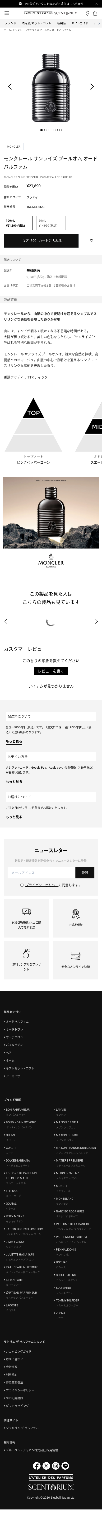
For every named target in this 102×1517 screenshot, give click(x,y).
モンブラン (62, 1203)
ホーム (7, 30)
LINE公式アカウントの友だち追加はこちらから (53, 4)
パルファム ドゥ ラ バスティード (73, 1229)
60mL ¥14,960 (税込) (48, 223)
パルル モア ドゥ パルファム (71, 1242)
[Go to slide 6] (60, 130)
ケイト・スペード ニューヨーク (23, 1272)
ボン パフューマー (16, 1114)
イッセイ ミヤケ (14, 1221)
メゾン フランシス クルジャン (72, 1152)
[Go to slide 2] (45, 130)
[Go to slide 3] (49, 130)
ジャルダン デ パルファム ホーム (23, 1234)
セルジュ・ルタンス (67, 1280)
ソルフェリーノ (64, 1292)
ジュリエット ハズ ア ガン (20, 1259)
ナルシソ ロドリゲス (67, 1216)
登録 (85, 872)
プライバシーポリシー (42, 885)
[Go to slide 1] (41, 130)
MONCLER (14, 146)
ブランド (10, 23)
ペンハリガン (63, 1254)
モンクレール (63, 1191)
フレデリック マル (16, 1183)
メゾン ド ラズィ (65, 1140)
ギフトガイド (79, 23)
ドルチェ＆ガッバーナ (18, 1165)
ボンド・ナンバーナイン (19, 1127)
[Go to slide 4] (53, 130)
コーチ (9, 1152)
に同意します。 (53, 885)
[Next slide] (92, 87)
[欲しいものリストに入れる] (91, 240)
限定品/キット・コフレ (36, 23)
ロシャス (61, 1267)
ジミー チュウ (13, 1246)
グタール (11, 1208)
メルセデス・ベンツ (67, 1178)
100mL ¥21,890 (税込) (15, 223)
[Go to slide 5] (57, 130)
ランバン (61, 1114)
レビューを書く (51, 671)
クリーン (11, 1140)
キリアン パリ (13, 1285)
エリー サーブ (13, 1196)
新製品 (61, 23)
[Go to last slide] (10, 87)
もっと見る (14, 741)
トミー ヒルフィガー (67, 1305)
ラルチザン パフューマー (19, 1297)
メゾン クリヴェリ (66, 1127)
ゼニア (59, 1318)
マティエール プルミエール (70, 1165)
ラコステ (11, 1310)
